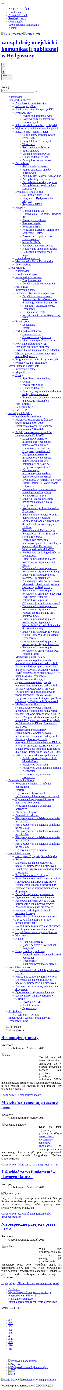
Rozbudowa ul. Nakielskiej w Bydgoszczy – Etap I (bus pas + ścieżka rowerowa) (40, 533)
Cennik (26, 381)
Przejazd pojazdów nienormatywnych (36, 916)
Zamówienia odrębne (27, 815)
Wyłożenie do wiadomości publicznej (36, 755)
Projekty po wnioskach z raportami (41, 767)
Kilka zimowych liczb (20, 1298)
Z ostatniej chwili (17, 15)
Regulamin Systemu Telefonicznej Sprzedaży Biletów (41, 231)
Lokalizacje (28, 324)
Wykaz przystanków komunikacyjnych (36, 128)
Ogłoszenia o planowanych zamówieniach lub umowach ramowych (37, 795)
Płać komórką (23, 403)
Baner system (22, 321)
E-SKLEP (21, 410)
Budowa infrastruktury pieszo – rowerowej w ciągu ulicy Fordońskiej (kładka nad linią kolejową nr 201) (39, 611)
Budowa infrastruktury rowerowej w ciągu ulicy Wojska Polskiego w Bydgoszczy (41, 634)
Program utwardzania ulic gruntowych (36, 359)
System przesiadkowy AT (36, 153)
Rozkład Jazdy (23, 112)
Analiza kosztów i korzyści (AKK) (34, 109)
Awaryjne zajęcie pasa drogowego (34, 906)
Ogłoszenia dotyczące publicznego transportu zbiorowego (34, 801)
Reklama (20, 859)
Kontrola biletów (31, 242)
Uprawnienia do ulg (33, 210)
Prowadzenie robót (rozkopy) (31, 875)
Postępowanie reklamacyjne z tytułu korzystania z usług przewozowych (35, 902)
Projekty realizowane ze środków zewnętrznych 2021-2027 (33, 434)
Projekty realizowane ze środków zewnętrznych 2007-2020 (33, 427)
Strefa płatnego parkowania (23, 24)
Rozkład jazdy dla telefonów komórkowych (38, 120)
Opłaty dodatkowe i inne (36, 156)
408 (10, 1339)
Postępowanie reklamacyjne (37, 245)
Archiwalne (28, 770)
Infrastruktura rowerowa (28, 277)
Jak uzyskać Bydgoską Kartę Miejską (36, 856)
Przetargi (20, 789)
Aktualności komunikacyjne (30, 103)
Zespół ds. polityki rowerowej (38, 283)
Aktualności (15, 96)
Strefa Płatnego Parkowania (23, 365)
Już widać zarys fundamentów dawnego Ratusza (28, 1174)
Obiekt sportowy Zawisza (36, 337)
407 (10, 1335)
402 (10, 1320)
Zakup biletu (22, 163)
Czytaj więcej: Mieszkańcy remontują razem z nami (29, 1164)
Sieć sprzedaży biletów (35, 166)
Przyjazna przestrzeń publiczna (32, 346)
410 (10, 1345)
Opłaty (19, 375)
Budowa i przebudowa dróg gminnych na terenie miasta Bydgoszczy (37, 502)
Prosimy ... (14, 1289)
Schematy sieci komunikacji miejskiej (36, 125)
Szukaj (5, 87)
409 (10, 1342)
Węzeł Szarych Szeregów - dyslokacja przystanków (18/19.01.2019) (29, 1294)
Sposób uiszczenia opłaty (36, 378)
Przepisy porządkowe (34, 220)
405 (10, 1329)
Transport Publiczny (19, 99)
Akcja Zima (15, 1011)
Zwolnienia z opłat (32, 384)
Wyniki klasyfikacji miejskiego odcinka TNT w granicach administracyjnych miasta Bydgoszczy (37, 353)
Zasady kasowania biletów (37, 160)
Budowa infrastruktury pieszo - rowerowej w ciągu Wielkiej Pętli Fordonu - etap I (40, 650)
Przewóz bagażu (31, 223)
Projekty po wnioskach (35, 764)
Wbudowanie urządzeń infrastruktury (36, 884)
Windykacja (22, 935)
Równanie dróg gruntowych (31, 343)
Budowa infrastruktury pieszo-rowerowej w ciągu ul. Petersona (40, 643)
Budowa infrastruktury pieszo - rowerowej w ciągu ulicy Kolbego (41, 570)
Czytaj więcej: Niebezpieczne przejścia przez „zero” (30, 1283)
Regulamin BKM (32, 204)
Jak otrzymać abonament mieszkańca (35, 929)
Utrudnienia (15, 12)
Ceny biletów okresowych (36, 141)
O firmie (20, 998)
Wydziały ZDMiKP (33, 1001)
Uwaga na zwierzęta (33, 311)
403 (10, 1323)
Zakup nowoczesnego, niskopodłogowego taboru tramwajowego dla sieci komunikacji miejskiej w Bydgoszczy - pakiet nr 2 (36, 461)
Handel (19, 938)
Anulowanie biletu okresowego (39, 248)
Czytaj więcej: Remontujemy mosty (21, 1094)
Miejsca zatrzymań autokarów (38, 340)
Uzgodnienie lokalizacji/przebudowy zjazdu (39, 962)
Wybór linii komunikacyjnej (37, 115)
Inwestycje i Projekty (20, 413)
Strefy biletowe (30, 150)
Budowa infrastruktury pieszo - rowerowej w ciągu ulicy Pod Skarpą (39, 562)
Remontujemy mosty (19, 1037)
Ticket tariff (28, 144)
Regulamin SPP (24, 406)
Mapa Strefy (22, 372)
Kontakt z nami (30, 1005)
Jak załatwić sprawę (19, 853)
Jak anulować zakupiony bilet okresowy (37, 925)
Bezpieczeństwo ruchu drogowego (34, 293)
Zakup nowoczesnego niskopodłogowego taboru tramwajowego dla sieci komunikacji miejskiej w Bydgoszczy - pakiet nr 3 (36, 445)
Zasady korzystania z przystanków (34, 894)
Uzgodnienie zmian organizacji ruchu (36, 932)
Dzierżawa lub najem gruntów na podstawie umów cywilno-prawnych (35, 864)
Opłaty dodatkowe (32, 387)
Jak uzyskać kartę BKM (35, 194)
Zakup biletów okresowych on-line (41, 175)
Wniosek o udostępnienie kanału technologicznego (33, 912)
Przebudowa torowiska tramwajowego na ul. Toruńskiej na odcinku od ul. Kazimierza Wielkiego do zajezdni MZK (41, 544)
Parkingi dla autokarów (28, 330)
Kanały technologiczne (28, 416)
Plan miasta (21, 286)
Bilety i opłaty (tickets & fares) (32, 131)
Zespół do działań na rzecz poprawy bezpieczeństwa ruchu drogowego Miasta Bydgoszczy (39, 299)
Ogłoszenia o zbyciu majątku (31, 849)
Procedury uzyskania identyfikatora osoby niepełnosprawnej (41, 393)
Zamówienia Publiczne (21, 780)
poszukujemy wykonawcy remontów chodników (46, 1141)
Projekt (26, 327)
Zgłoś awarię (29, 1008)
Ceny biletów (15, 21)
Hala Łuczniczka (31, 334)
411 (10, 1348)
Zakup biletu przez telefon (36, 179)
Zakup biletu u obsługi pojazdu (39, 182)
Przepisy (20, 207)
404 (10, 1326)
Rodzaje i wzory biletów (36, 147)
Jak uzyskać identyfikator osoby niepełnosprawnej (33, 921)
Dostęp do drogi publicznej (30, 951)
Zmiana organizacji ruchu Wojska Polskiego (32, 1301)
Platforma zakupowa (26, 812)
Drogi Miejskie (16, 267)
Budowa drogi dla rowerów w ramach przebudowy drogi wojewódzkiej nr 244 (39, 492)
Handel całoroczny (32, 941)
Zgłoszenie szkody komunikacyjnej (34, 897)
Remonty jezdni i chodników (31, 362)
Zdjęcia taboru (23, 264)
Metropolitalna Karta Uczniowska (34, 261)
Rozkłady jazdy (17, 18)
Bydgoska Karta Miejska (29, 191)
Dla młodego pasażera (27, 258)
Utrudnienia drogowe (27, 274)
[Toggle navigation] (2, 3)
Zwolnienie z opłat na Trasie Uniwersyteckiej (38, 238)
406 (10, 1332)
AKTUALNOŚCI (18, 8)
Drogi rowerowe (31, 280)
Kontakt (12, 27)
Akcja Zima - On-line (27, 1014)
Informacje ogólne (25, 106)
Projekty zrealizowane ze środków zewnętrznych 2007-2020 (34, 421)
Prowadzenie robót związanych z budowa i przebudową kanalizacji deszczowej (38, 880)
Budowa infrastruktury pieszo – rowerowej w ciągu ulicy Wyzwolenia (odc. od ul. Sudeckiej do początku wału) (41, 623)
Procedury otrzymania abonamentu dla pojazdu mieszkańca (41, 399)
